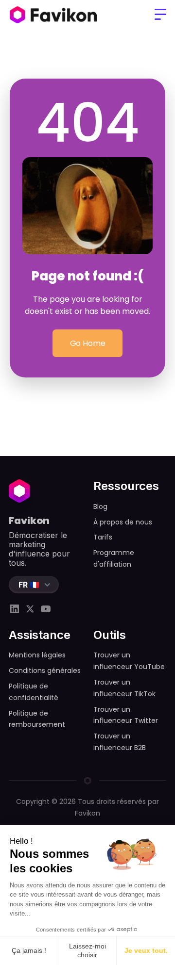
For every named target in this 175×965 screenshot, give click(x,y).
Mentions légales (37, 655)
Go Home (87, 343)
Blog (100, 506)
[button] (160, 14)
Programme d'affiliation (113, 558)
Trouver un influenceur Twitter (125, 715)
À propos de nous (122, 522)
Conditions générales (45, 670)
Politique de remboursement (37, 719)
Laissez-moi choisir (87, 950)
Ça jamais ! (29, 950)
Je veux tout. (146, 950)
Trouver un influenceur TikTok (124, 688)
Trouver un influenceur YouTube (129, 660)
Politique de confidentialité (33, 692)
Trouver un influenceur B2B (119, 741)
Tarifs (102, 537)
